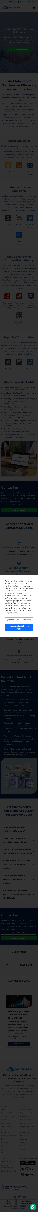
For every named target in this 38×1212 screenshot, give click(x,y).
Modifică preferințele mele (20, 620)
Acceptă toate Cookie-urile (20, 627)
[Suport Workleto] (33, 1207)
